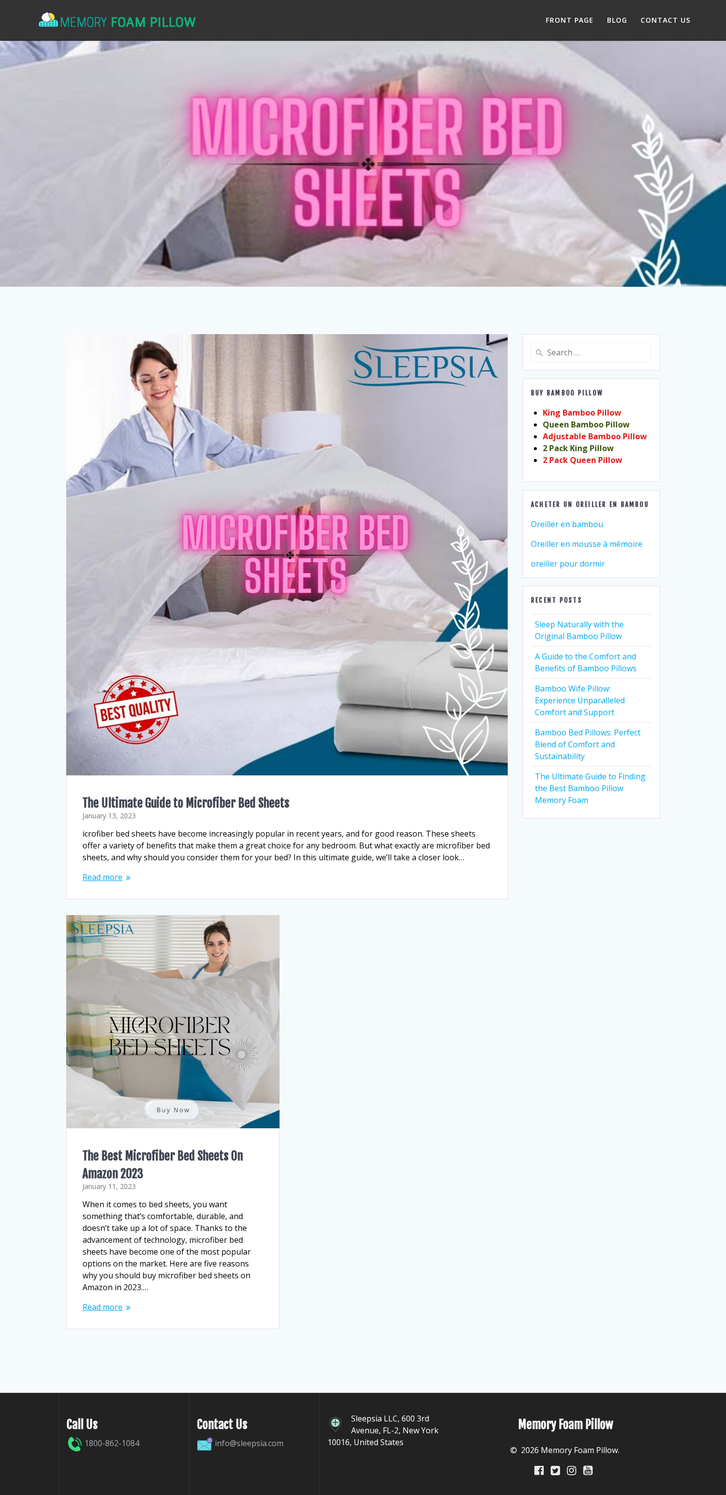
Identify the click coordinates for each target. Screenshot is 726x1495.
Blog (617, 20)
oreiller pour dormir (568, 563)
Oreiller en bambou (567, 524)
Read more (102, 877)
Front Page (570, 20)
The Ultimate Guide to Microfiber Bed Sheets (185, 803)
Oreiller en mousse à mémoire (587, 543)
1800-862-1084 (110, 1443)
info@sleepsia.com (249, 1443)
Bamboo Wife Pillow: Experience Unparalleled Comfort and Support (580, 700)
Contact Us (665, 20)
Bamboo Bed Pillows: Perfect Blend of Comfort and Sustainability (588, 744)
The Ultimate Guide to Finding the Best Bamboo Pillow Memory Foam (590, 788)
